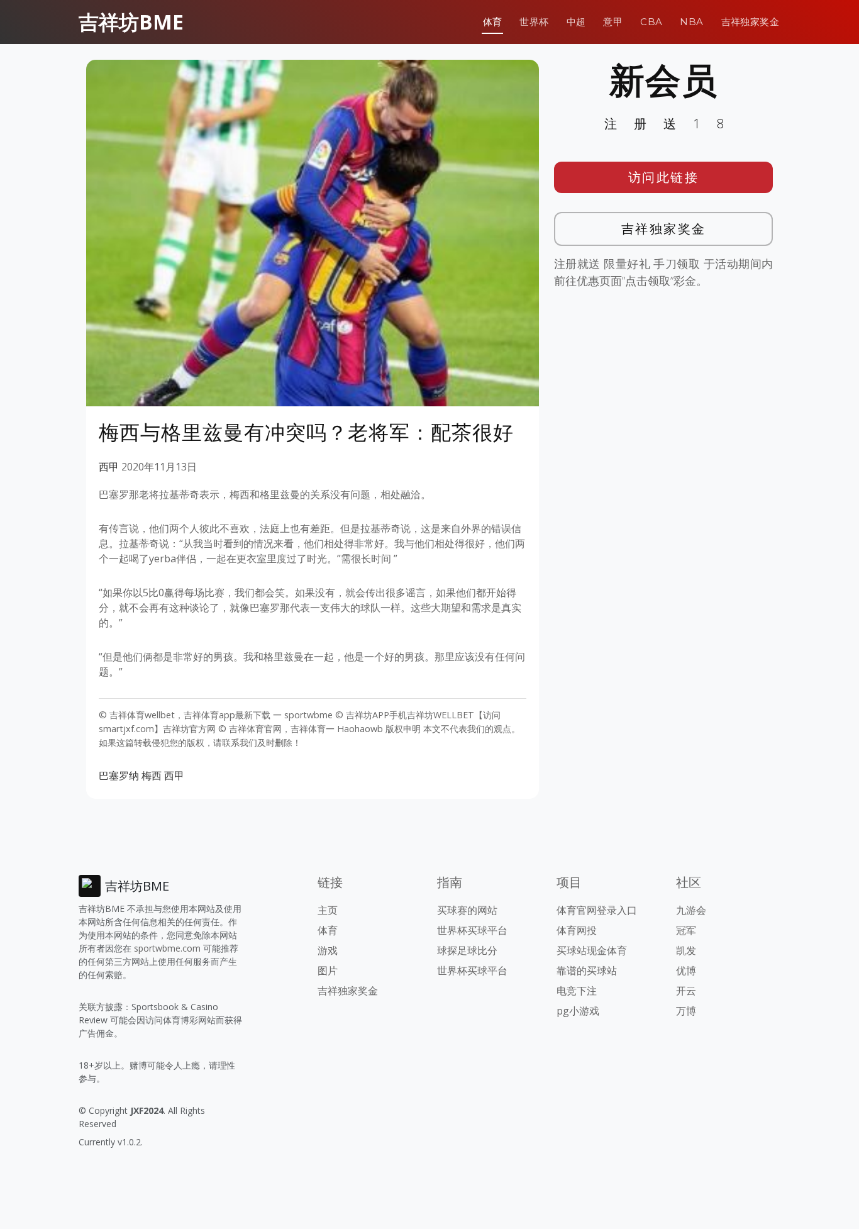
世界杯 (533, 22)
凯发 (686, 950)
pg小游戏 (578, 1011)
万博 (686, 1011)
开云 (686, 991)
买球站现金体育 (592, 950)
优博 (686, 970)
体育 (492, 22)
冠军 (686, 930)
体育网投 (577, 930)
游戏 (328, 950)
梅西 (151, 775)
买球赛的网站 (467, 910)
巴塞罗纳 (119, 775)
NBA (691, 22)
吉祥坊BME (131, 21)
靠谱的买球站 (587, 970)
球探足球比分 (467, 950)
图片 (328, 970)
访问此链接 (663, 177)
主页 (328, 910)
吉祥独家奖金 (750, 22)
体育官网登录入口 (597, 910)
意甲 (613, 22)
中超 (576, 22)
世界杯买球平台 (472, 930)
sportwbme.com (167, 948)
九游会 (691, 910)
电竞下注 (577, 991)
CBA (651, 22)
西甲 (109, 467)
